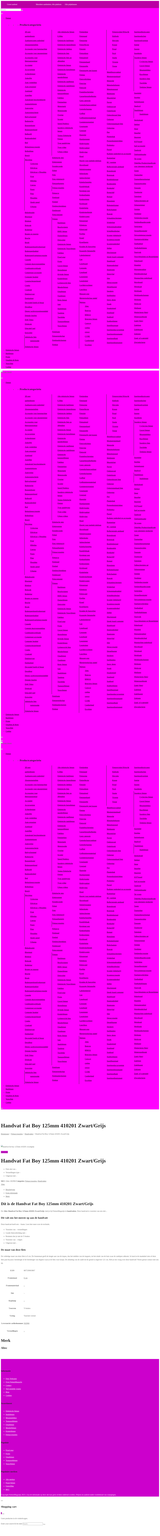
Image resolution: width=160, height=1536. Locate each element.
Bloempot (28, 217)
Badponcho (29, 121)
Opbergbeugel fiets (114, 115)
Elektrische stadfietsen (66, 82)
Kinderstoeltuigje (85, 212)
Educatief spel (30, 328)
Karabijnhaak (84, 187)
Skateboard (111, 261)
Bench (27, 155)
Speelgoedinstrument (114, 343)
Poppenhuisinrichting (115, 141)
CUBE (87, 336)
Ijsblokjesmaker (85, 169)
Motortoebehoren (113, 85)
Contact (8, 1385)
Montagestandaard (113, 76)
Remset (109, 197)
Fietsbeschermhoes (59, 206)
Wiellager (137, 308)
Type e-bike (62, 147)
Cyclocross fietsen (146, 62)
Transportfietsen (63, 322)
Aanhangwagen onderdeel (34, 41)
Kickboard (83, 204)
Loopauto (83, 268)
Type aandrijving (64, 143)
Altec (87, 306)
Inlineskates (83, 174)
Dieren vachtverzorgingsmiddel (36, 311)
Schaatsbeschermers (114, 218)
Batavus (88, 311)
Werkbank (138, 291)
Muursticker (111, 98)
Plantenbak (111, 137)
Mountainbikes (145, 70)
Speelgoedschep (140, 36)
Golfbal (82, 113)
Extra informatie (12, 1193)
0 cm (25, 1278)
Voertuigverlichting (141, 239)
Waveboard (138, 282)
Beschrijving (10, 1190)
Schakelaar (111, 222)
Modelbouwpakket (114, 72)
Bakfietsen (61, 223)
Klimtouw (83, 225)
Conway (88, 323)
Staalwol (137, 106)
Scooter (60, 119)
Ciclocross (34, 164)
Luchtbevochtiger (85, 285)
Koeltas (82, 234)
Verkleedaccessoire (141, 218)
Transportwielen (140, 184)
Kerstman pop (84, 191)
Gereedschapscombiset (87, 105)
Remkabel (110, 188)
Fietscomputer (57, 215)
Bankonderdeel (30, 138)
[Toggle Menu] (2, 13)
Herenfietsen (62, 270)
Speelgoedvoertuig (141, 41)
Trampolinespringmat (142, 179)
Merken (82, 302)
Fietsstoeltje (83, 66)
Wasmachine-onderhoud (143, 278)
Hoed (81, 156)
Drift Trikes (29, 320)
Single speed (35, 202)
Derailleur (28, 307)
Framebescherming (86, 92)
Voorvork (137, 252)
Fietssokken (83, 53)
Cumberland (89, 341)
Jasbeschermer (84, 178)
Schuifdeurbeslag (113, 231)
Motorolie (110, 81)
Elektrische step (58, 158)
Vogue (114, 66)
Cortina (8, 367)
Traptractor (138, 192)
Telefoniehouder (140, 154)
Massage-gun (84, 294)
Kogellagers (83, 242)
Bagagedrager (30, 125)
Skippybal (110, 274)
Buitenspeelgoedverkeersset (35, 247)
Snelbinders (111, 295)
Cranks (27, 285)
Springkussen (139, 102)
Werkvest (137, 304)
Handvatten (29, 1134)
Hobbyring (83, 152)
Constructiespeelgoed (33, 281)
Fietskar (55, 345)
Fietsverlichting (85, 79)
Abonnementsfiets (31, 45)
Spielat (136, 45)
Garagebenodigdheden (87, 96)
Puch (114, 53)
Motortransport (112, 89)
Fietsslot (82, 49)
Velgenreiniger (139, 205)
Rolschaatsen (112, 210)
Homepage (5, 1134)
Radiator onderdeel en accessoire (119, 154)
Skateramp (111, 270)
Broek (27, 243)
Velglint (137, 209)
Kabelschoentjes (85, 182)
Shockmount (111, 253)
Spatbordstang (112, 321)
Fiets (54, 175)
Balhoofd (28, 134)
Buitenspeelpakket (31, 251)
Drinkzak (28, 324)
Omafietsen (62, 292)
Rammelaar (111, 158)
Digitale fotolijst (31, 316)
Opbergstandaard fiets (115, 124)
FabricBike (10, 1486)
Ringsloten (111, 201)
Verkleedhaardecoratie (142, 222)
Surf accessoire (139, 146)
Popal (114, 49)
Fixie (32, 176)
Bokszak (28, 225)
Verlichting (138, 227)
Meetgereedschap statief (88, 298)
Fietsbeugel (56, 210)
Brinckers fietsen (91, 319)
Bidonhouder (30, 213)
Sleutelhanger (112, 287)
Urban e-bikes (63, 152)
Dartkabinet (29, 298)
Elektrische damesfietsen (67, 45)
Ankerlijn (28, 78)
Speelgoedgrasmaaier (115, 334)
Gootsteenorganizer (86, 122)
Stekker (137, 124)
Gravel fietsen (63, 266)
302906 (26, 1323)
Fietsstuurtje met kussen (88, 71)
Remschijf (110, 192)
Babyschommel (30, 117)
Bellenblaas (29, 151)
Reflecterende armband (115, 167)
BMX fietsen (62, 231)
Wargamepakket (140, 269)
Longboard (83, 264)
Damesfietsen (62, 236)
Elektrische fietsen (32, 347)
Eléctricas (33, 168)
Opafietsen (61, 296)
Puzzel (109, 150)
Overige (60, 115)
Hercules (115, 41)
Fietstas (82, 75)
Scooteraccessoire (113, 240)
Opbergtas (110, 128)
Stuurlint (137, 133)
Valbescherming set (141, 201)
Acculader (28, 65)
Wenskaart (138, 287)
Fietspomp (83, 41)
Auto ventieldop (31, 83)
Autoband (28, 91)
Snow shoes (111, 300)
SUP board (138, 142)
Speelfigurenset (112, 325)
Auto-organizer (30, 87)
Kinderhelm (83, 208)
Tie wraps (137, 159)
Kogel (81, 238)
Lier (80, 259)
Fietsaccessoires (58, 188)
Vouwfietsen (62, 326)
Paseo (32, 189)
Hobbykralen (84, 144)
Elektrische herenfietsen (66, 70)
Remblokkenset (112, 180)
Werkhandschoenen (141, 295)
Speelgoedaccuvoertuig (115, 330)
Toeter (136, 171)
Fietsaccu (55, 193)
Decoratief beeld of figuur (34, 303)
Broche (27, 238)
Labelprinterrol (84, 255)
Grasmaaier (83, 126)
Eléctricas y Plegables (38, 172)
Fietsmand (83, 36)
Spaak (109, 304)
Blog (7, 1392)
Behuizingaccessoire (32, 147)
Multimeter (111, 94)
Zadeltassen (138, 330)
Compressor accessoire (33, 273)
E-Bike (60, 36)
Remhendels (111, 184)
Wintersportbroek (140, 317)
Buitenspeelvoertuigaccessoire (36, 255)
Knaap (114, 45)
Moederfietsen (63, 287)
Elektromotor (57, 162)
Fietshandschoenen (59, 340)
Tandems (61, 313)
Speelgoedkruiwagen (142, 32)
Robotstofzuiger (113, 205)
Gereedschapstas (85, 109)
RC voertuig (111, 162)
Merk (8, 1196)
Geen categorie (85, 101)
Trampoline (138, 175)
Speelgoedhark (112, 338)
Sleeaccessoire (112, 283)
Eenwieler (28, 333)
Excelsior (88, 345)
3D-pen (27, 32)
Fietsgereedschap (58, 336)
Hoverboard (83, 165)
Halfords (115, 36)
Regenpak (110, 175)
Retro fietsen (62, 300)
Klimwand (83, 229)
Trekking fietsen (145, 87)
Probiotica (110, 145)
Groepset (82, 131)
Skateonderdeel (112, 265)
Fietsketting (83, 32)
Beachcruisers (63, 227)
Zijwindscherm (139, 342)
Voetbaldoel (138, 244)
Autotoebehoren (31, 104)
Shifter (109, 248)
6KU (7, 1489)
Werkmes (137, 300)
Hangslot (82, 135)
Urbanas (33, 207)
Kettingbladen (84, 195)
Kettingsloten (84, 199)
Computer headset (31, 277)
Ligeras (33, 185)
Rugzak (110, 214)
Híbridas (33, 181)
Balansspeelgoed (31, 130)
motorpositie (34, 341)
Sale (59, 304)
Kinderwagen (84, 216)
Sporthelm (138, 53)
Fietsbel (55, 202)
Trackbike (61, 317)
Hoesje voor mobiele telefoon (90, 161)
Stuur (136, 129)
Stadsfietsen (62, 309)
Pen (108, 132)
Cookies (9, 1395)
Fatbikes (61, 98)
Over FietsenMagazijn (14, 1382)
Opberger (110, 119)
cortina (87, 328)
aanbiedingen (30, 36)
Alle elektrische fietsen (66, 32)
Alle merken (10, 1479)
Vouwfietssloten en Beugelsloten (146, 257)
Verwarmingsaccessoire (142, 235)
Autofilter (28, 95)
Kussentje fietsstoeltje (87, 251)
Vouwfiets (9, 364)
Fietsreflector (84, 45)
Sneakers (110, 291)
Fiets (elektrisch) (58, 179)
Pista (32, 194)
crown (87, 332)
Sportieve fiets (145, 79)
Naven (109, 102)
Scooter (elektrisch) (114, 235)
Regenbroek (111, 171)
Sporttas (137, 97)
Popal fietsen (10, 1483)
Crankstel (28, 290)
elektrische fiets (30, 337)
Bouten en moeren (31, 234)
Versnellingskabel (140, 231)
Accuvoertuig (30, 70)
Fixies (60, 261)
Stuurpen (137, 137)
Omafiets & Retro (12, 360)
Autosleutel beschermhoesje (35, 100)
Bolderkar (28, 230)
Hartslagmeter (84, 139)
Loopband (83, 272)
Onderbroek (111, 111)
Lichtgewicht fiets (64, 283)
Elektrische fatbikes (65, 49)
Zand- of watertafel (141, 338)
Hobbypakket (84, 148)
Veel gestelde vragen (13, 1389)
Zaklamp (137, 334)
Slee (108, 278)
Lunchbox (83, 290)
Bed (26, 143)
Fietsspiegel (83, 58)
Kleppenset (83, 221)
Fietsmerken (62, 102)
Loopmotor (83, 277)
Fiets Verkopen (11, 1379)
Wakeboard (138, 261)
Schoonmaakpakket (114, 227)
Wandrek (137, 265)
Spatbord (110, 317)
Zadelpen (137, 325)
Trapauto (137, 188)
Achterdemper (30, 74)
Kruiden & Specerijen (87, 247)
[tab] (82, 1189)
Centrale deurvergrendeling (35, 264)
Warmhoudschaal (140, 274)
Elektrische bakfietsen (66, 41)
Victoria (115, 62)
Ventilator (137, 214)
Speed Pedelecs (63, 124)
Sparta (114, 58)
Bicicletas (28, 160)
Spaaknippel (111, 308)
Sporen (136, 49)
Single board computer (115, 257)
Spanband (110, 313)
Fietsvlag (82, 83)
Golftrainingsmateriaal (87, 118)
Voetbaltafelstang (140, 248)
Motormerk (62, 106)
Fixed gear (61, 257)
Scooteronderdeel (113, 244)
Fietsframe (56, 332)
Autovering (29, 108)
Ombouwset (111, 107)
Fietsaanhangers (58, 183)
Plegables (33, 198)
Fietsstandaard (84, 62)
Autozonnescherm (31, 113)
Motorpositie (62, 111)
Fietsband (55, 197)
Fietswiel (82, 88)
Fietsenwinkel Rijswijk (120, 32)
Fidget (54, 171)
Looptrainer (83, 281)
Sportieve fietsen (140, 58)
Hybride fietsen (63, 274)
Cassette (28, 260)
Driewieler (61, 240)
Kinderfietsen (62, 279)
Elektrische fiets (63, 53)
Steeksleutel (138, 120)
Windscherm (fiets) (141, 312)
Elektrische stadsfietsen (66, 86)
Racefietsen (144, 74)
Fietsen (8, 18)
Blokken (28, 221)
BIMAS (88, 315)
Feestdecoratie (57, 166)
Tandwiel (137, 150)
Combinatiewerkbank (33, 268)
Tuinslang (137, 196)
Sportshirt (137, 93)
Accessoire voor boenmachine (36, 49)
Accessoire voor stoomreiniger (36, 53)
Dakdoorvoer (30, 294)
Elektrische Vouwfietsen (66, 249)
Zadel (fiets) (138, 321)
